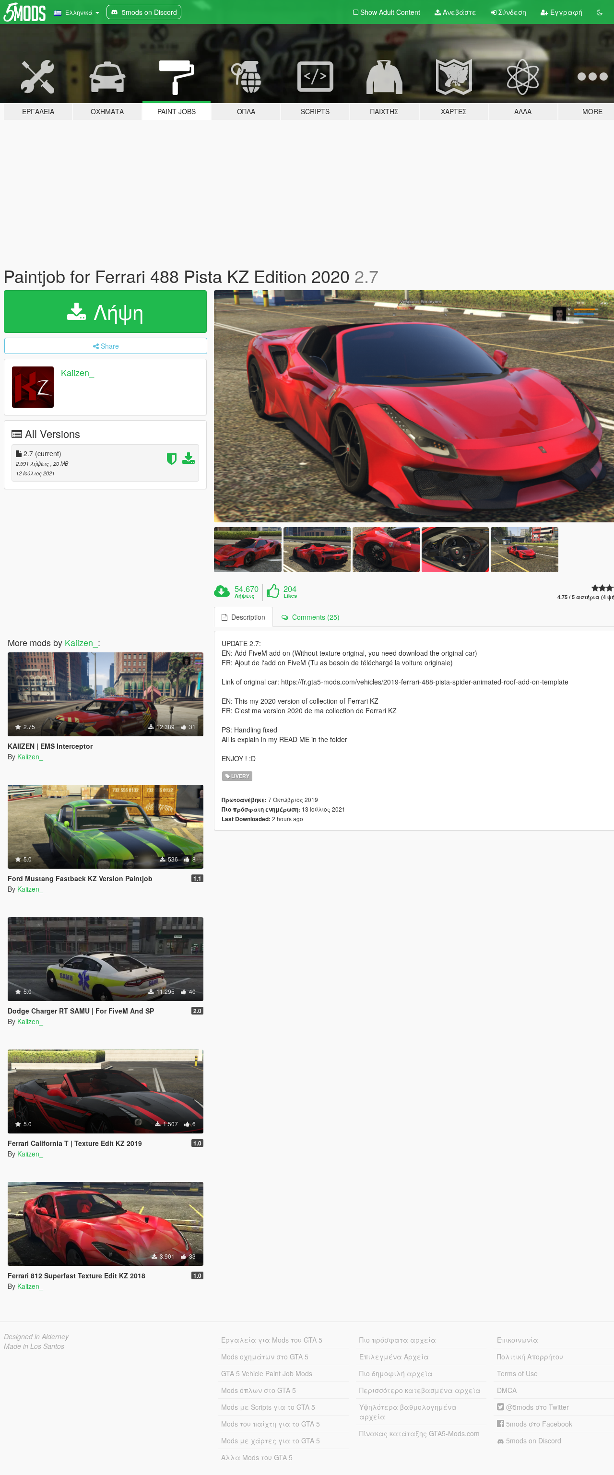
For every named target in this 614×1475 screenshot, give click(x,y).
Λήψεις (245, 596)
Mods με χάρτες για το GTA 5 (270, 1440)
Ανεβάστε (458, 12)
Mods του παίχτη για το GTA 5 (270, 1423)
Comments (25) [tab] (314, 617)
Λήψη (115, 311)
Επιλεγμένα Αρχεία (394, 1356)
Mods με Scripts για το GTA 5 (268, 1407)
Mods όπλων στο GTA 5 (258, 1390)
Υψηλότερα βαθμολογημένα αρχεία (408, 1411)
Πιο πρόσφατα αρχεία (397, 1340)
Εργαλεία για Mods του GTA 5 (271, 1340)
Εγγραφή (565, 12)
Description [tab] (246, 617)
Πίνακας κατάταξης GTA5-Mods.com (419, 1433)
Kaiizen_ (77, 372)
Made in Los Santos (34, 1346)
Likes (290, 596)
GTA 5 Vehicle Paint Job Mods (266, 1373)
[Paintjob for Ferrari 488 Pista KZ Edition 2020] (247, 549)
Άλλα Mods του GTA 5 (257, 1457)
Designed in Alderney (36, 1336)
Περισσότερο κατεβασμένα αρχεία (420, 1390)
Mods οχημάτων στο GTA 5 (264, 1356)
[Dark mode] (600, 12)
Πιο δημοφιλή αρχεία (396, 1373)
